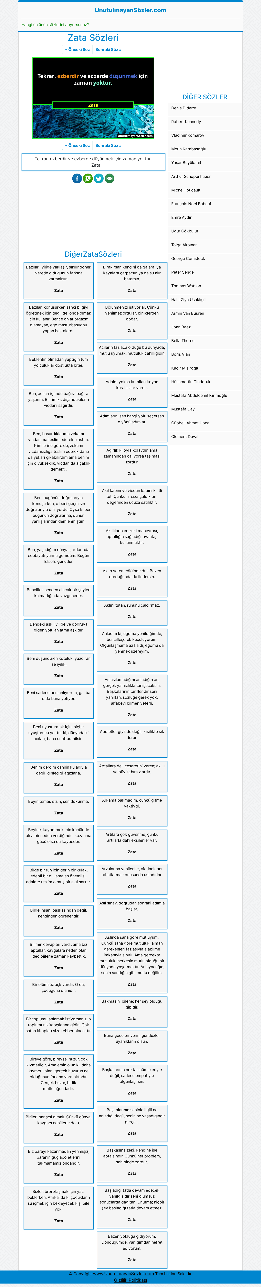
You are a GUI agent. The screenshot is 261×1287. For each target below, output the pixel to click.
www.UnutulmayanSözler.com (123, 1273)
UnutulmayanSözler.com (130, 10)
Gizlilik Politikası (130, 1280)
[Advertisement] (93, 213)
